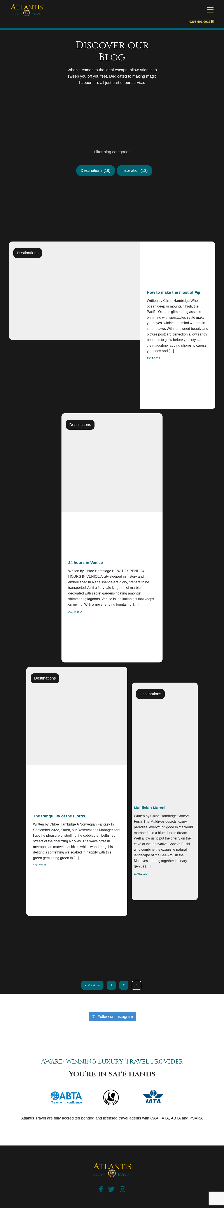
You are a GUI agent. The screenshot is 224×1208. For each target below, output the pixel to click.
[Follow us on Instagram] (122, 1190)
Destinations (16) (95, 170)
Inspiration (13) (134, 170)
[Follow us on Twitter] (111, 1190)
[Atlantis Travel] (26, 6)
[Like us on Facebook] (101, 1190)
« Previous (92, 985)
